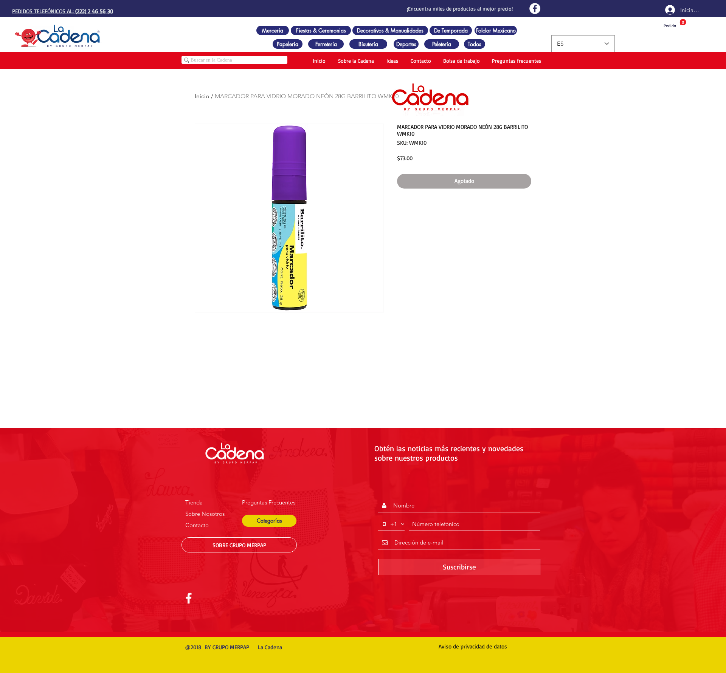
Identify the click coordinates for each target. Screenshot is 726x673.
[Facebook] (534, 8)
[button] (269, 521)
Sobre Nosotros (205, 513)
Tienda (194, 502)
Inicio (202, 96)
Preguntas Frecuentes (268, 502)
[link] (675, 23)
